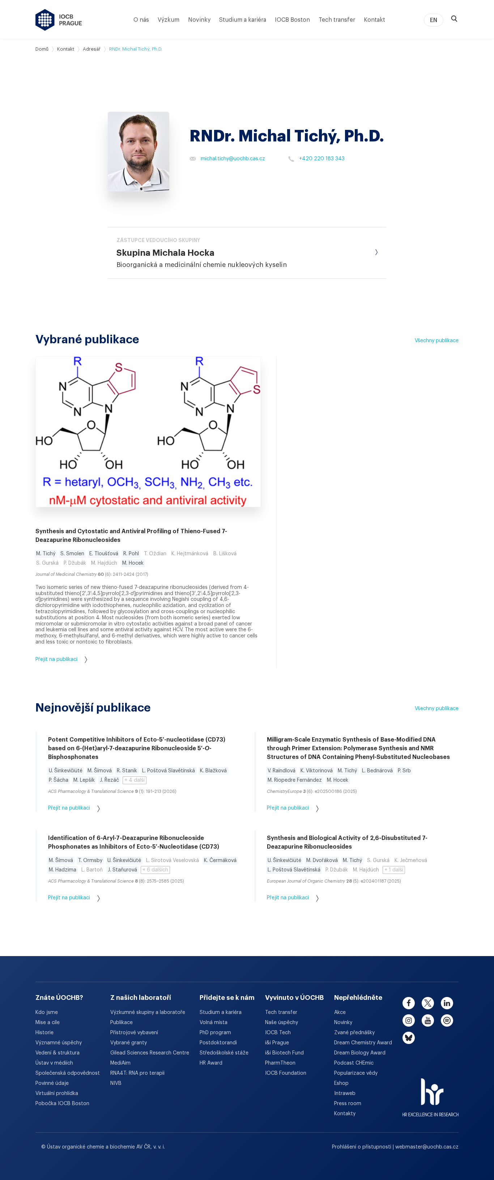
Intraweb (344, 1093)
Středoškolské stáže (224, 1053)
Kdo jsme (46, 1012)
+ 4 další (134, 780)
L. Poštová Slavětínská (168, 770)
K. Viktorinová (317, 770)
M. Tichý (45, 553)
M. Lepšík (84, 780)
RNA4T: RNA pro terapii (137, 1073)
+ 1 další (393, 870)
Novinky (199, 20)
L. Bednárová (377, 770)
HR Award (211, 1063)
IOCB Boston (292, 20)
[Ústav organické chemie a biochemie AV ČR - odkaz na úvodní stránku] (58, 20)
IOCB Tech (278, 1032)
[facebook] (409, 1003)
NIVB (116, 1083)
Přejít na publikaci (56, 659)
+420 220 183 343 (322, 158)
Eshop (341, 1083)
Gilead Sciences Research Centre (149, 1053)
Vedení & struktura (57, 1053)
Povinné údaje (52, 1083)
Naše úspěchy (281, 1022)
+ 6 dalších (155, 870)
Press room (347, 1103)
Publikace (121, 1022)
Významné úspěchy (58, 1042)
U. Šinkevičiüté (65, 770)
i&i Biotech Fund (284, 1053)
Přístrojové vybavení (134, 1032)
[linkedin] (447, 1003)
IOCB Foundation (285, 1073)
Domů (41, 49)
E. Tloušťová (103, 553)
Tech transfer (337, 20)
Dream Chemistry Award (363, 1042)
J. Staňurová (122, 870)
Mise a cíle (47, 1022)
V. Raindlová (281, 770)
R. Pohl (131, 553)
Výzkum (168, 20)
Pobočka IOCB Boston (62, 1103)
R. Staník (127, 770)
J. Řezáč (109, 780)
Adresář (92, 49)
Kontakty (344, 1113)
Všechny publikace (437, 340)
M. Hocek (133, 563)
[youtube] (428, 1020)
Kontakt (374, 20)
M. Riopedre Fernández (295, 780)
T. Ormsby (90, 860)
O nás (141, 20)
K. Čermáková (220, 860)
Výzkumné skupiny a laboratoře (147, 1012)
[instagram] (409, 1020)
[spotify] (447, 1020)
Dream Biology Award (360, 1053)
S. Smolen (72, 553)
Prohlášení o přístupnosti (362, 1147)
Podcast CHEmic (354, 1063)
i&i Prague (277, 1042)
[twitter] (428, 1003)
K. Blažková (213, 770)
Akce (340, 1012)
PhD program (215, 1032)
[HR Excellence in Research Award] (431, 1093)
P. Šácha (58, 780)
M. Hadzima (62, 870)
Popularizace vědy (356, 1073)
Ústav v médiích (54, 1063)
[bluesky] (409, 1038)
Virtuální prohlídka (56, 1093)
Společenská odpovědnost (67, 1073)
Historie (44, 1032)
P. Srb (404, 770)
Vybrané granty (128, 1042)
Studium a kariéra (242, 20)
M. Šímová (100, 770)
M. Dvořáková (322, 860)
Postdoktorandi (218, 1042)
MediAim (120, 1063)
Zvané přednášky (354, 1032)
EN (433, 20)
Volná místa (213, 1022)
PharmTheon (280, 1063)
